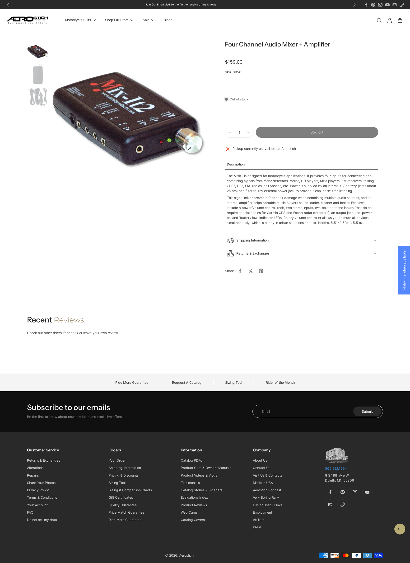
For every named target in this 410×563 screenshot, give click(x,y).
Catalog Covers (193, 520)
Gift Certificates (121, 498)
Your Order (117, 461)
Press (257, 527)
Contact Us (261, 468)
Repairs (33, 475)
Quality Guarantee (123, 505)
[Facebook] (366, 5)
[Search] (379, 20)
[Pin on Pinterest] (261, 271)
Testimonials (190, 483)
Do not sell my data (42, 520)
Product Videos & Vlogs (199, 475)
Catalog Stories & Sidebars (201, 490)
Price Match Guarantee (126, 512)
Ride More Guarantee (131, 382)
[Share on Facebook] (240, 271)
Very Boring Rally (266, 498)
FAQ (30, 512)
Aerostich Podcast (267, 490)
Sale (146, 20)
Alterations (35, 468)
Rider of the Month (280, 382)
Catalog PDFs (191, 461)
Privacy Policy (38, 490)
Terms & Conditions (42, 498)
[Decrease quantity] (230, 132)
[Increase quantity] (249, 132)
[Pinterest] (373, 5)
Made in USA (263, 483)
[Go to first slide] (354, 4)
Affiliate (259, 520)
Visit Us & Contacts (267, 475)
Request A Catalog (186, 382)
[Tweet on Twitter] (250, 271)
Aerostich (186, 555)
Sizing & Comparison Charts (130, 490)
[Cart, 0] (400, 20)
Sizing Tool (233, 382)
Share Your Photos (41, 483)
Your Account (37, 505)
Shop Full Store (117, 20)
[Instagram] (380, 5)
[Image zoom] (127, 118)
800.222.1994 (336, 468)
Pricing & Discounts (124, 475)
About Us (260, 461)
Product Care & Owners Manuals (206, 468)
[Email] (394, 5)
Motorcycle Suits (78, 20)
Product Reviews (194, 505)
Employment (262, 512)
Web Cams (189, 512)
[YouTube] (387, 5)
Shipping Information (125, 468)
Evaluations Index (194, 498)
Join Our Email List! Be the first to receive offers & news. (181, 4)
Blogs (168, 20)
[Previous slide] (8, 4)
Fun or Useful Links (267, 505)
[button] (317, 132)
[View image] (37, 51)
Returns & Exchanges (43, 461)
